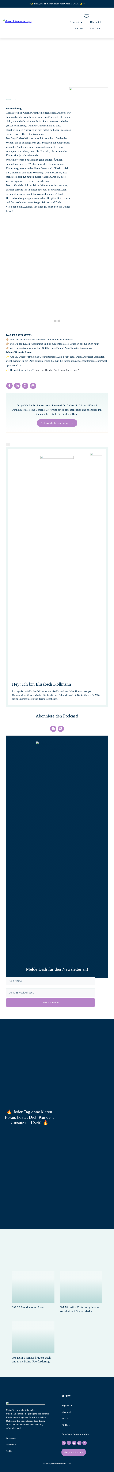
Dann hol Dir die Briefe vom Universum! (57, 370)
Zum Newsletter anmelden (76, 1434)
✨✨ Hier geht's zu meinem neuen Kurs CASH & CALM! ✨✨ (57, 4)
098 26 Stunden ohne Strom (28, 1307)
